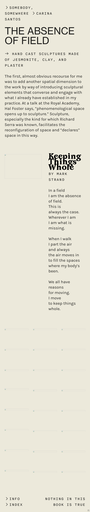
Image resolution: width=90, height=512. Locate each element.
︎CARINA (42, 13)
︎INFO (12, 498)
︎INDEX (14, 504)
